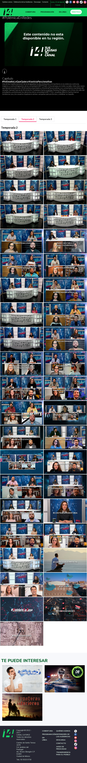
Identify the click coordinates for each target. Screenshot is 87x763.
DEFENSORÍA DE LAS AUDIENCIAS (63, 735)
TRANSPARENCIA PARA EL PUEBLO (63, 753)
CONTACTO (61, 743)
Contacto (45, 2)
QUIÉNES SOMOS (63, 731)
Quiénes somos (7, 2)
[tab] (10, 119)
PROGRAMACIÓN (47, 12)
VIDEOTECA (76, 12)
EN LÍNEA (62, 12)
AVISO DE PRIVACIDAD (61, 748)
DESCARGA (60, 740)
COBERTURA (30, 12)
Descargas (37, 2)
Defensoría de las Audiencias (23, 2)
